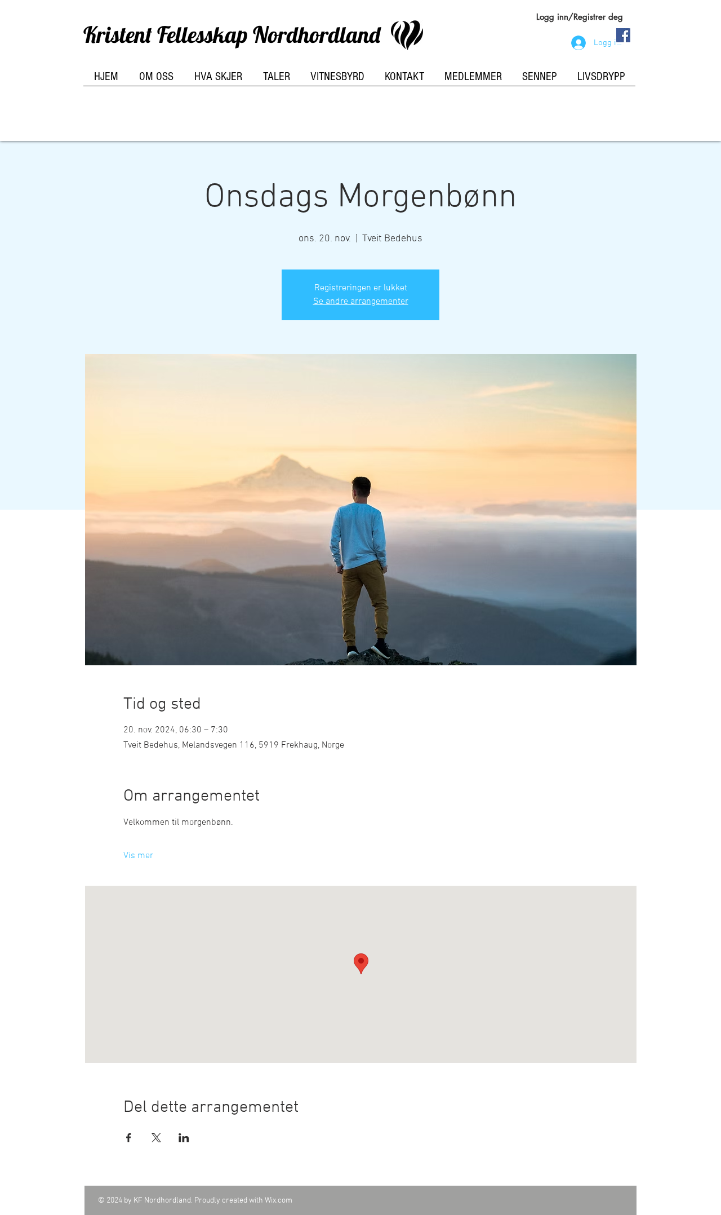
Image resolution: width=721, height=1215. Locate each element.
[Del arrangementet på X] (156, 1137)
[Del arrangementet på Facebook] (128, 1137)
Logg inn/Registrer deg (579, 16)
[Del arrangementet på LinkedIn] (184, 1137)
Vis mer (138, 855)
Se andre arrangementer (360, 301)
